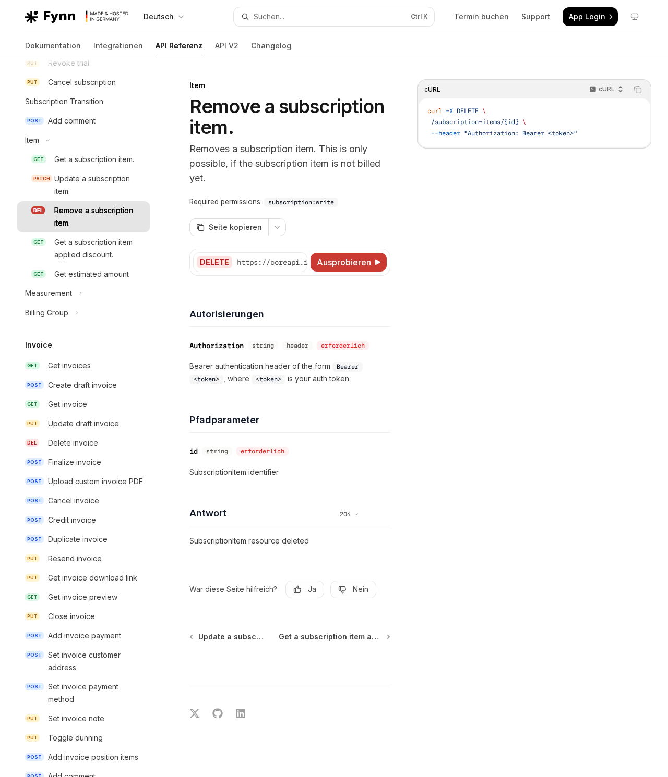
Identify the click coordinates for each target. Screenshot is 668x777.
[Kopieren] (297, 262)
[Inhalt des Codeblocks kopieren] (638, 89)
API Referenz (179, 45)
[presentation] (92, 417)
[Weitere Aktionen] (277, 227)
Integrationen (118, 45)
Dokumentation (53, 45)
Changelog (271, 45)
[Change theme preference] (634, 16)
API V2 (226, 45)
